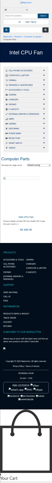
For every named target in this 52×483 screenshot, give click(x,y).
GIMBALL (13, 80)
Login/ (27, 22)
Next (45, 195)
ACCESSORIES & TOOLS (19, 90)
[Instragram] (27, 396)
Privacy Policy (19, 366)
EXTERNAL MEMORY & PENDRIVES (24, 114)
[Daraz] (40, 396)
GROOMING (14, 129)
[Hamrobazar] (26, 400)
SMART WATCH (15, 143)
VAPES (11, 119)
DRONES (12, 105)
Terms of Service (32, 366)
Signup (33, 22)
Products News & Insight (16, 314)
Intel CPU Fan (26, 217)
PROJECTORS (14, 138)
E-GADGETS (14, 109)
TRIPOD (12, 148)
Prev (7, 195)
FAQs (5, 301)
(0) (19, 22)
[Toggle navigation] (45, 29)
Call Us (7, 297)
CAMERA (12, 95)
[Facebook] (13, 396)
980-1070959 (20, 385)
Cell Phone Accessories (21, 71)
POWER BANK (15, 134)
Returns (7, 326)
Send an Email (10, 292)
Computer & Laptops (19, 76)
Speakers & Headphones (21, 85)
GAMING (12, 124)
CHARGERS (13, 100)
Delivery (7, 322)
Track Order (9, 318)
